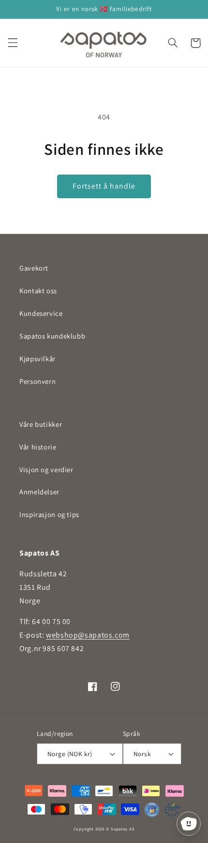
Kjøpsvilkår (37, 358)
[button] (12, 43)
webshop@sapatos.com (88, 635)
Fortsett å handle (104, 186)
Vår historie (38, 446)
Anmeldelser (39, 491)
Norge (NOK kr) (69, 753)
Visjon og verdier (46, 469)
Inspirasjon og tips (49, 514)
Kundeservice (41, 313)
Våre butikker (40, 424)
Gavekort (33, 267)
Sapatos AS (122, 829)
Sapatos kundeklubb (52, 335)
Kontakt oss (38, 290)
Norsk (142, 753)
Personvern (37, 381)
